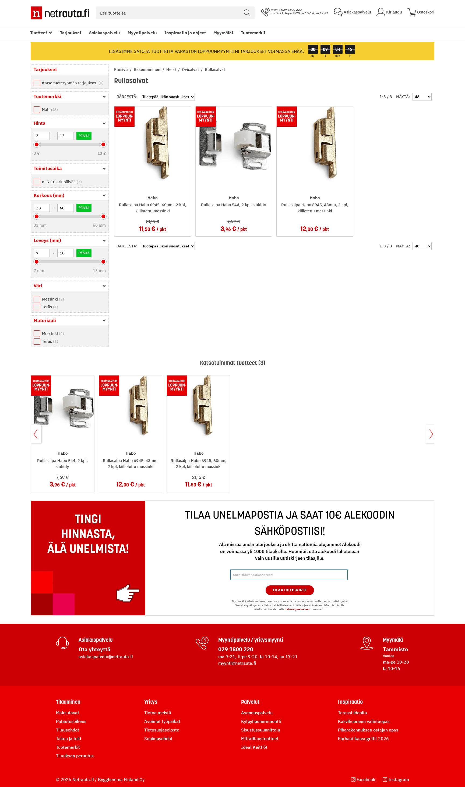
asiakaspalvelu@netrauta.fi (106, 656)
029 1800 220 (235, 649)
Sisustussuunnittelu (260, 730)
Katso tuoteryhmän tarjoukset (72, 82)
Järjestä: (127, 96)
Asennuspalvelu (257, 712)
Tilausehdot (67, 730)
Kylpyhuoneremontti (261, 721)
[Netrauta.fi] (60, 12)
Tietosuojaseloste (161, 730)
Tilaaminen (68, 701)
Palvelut (250, 701)
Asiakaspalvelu (104, 32)
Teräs (49, 306)
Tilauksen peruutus (75, 755)
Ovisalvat (191, 69)
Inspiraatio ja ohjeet (185, 32)
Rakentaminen (147, 69)
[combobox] (175, 12)
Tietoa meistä (157, 712)
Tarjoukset (70, 32)
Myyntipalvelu (142, 32)
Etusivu (121, 69)
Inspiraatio (350, 701)
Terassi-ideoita (352, 712)
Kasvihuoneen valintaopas (364, 721)
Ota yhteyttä (94, 649)
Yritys (150, 701)
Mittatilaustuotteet (260, 738)
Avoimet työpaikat (162, 721)
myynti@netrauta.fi (237, 663)
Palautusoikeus (71, 721)
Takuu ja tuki (68, 738)
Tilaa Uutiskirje (289, 590)
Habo (49, 109)
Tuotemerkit (253, 32)
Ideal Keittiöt (254, 747)
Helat (171, 69)
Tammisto (395, 649)
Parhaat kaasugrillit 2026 (363, 738)
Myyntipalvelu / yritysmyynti (250, 639)
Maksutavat (67, 712)
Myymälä (393, 639)
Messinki (52, 299)
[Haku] (247, 12)
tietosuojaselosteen (297, 609)
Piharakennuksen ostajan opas (368, 730)
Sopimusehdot (158, 738)
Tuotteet (38, 32)
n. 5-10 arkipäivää (61, 181)
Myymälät (223, 32)
